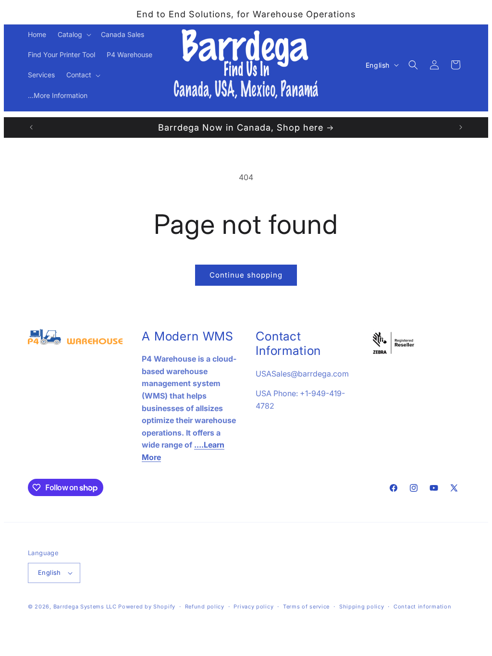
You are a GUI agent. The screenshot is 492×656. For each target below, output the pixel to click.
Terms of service (306, 606)
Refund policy (204, 606)
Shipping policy (361, 606)
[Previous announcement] (31, 127)
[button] (73, 34)
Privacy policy (253, 606)
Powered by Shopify (146, 606)
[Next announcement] (460, 127)
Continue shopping (246, 274)
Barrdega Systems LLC (85, 606)
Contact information (422, 606)
